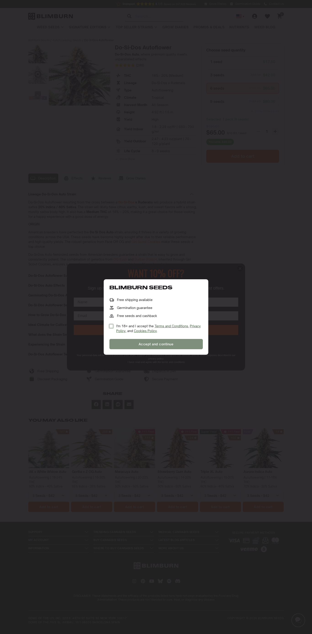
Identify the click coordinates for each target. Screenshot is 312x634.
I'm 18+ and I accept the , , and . (158, 328)
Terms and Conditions (171, 326)
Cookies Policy (145, 331)
